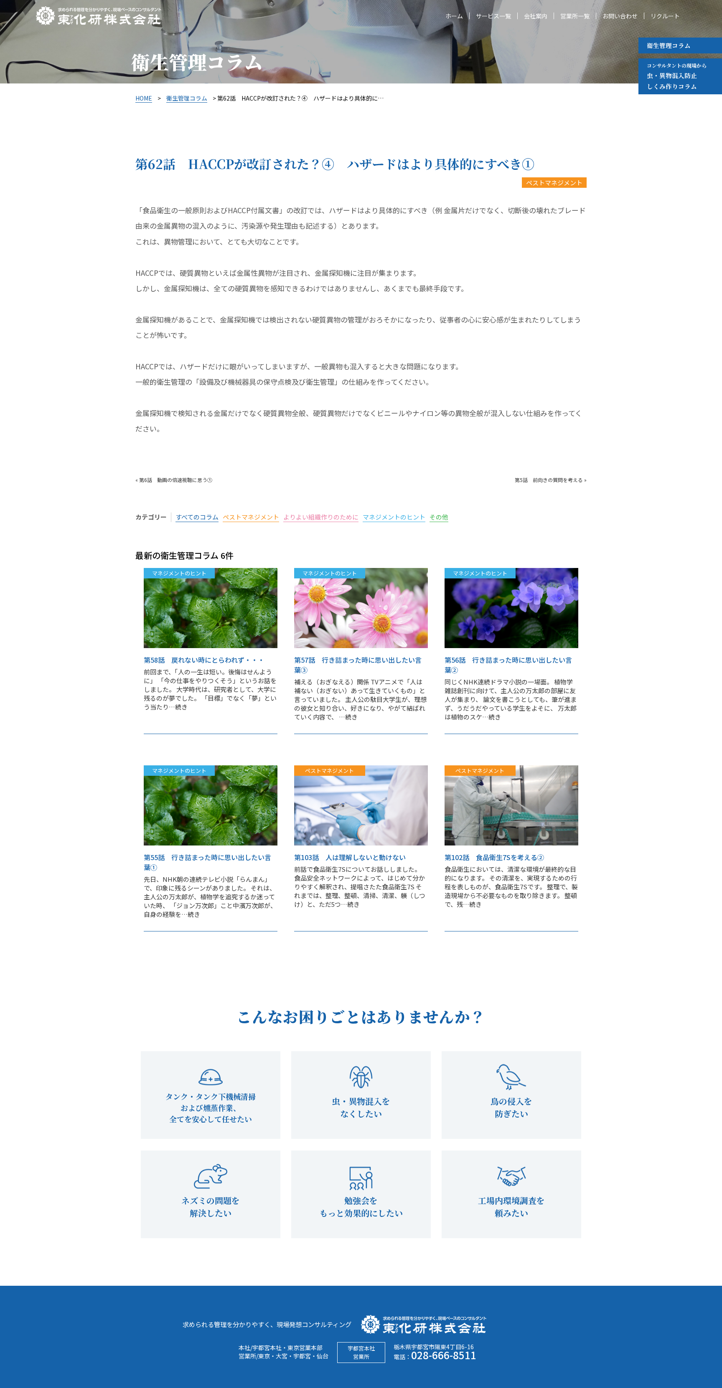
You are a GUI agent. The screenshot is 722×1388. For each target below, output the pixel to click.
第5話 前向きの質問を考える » (551, 479)
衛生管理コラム (669, 45)
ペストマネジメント (554, 182)
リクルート (665, 16)
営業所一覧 (575, 16)
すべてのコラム (197, 516)
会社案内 (535, 16)
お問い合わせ (620, 16)
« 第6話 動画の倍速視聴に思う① (173, 479)
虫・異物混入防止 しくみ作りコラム (677, 76)
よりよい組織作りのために (320, 516)
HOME (143, 98)
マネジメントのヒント (394, 516)
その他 (439, 516)
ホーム (454, 16)
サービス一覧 (493, 16)
